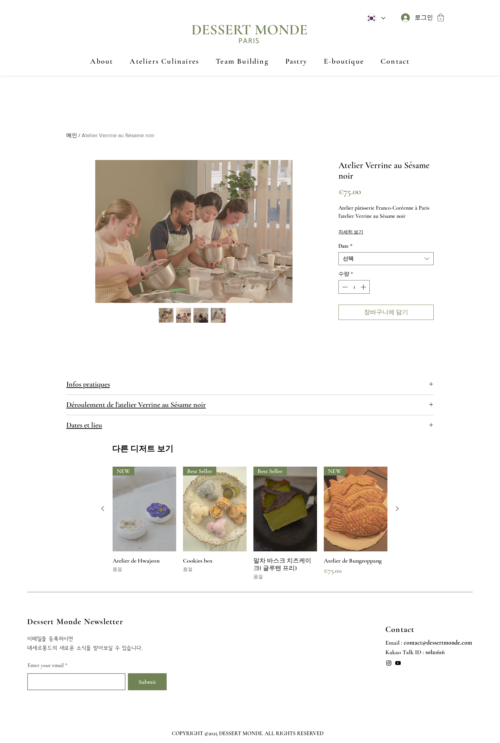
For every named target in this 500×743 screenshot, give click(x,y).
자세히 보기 (350, 232)
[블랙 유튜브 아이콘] (398, 663)
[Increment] (364, 286)
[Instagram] (388, 663)
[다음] (397, 508)
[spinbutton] (354, 286)
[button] (440, 17)
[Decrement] (344, 286)
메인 (71, 135)
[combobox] (386, 258)
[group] (250, 525)
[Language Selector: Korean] (375, 18)
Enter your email (46, 665)
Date (345, 246)
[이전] (103, 508)
